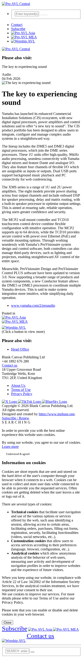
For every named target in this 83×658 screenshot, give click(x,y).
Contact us (9, 365)
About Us (18, 386)
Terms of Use (21, 390)
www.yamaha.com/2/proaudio (33, 305)
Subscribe (18, 29)
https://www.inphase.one (57, 414)
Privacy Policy (21, 394)
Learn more (10, 447)
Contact (16, 25)
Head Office (20, 349)
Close (7, 622)
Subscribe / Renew (15, 418)
